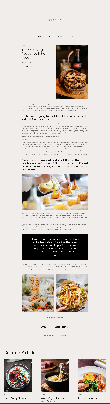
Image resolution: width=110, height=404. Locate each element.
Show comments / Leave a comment (55, 335)
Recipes (24, 45)
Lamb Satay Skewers (15, 398)
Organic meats (58, 317)
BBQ (52, 317)
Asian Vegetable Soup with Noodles (53, 399)
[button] (22, 66)
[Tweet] (55, 255)
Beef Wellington (87, 398)
